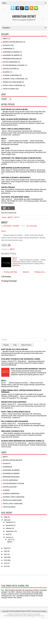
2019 (5, 560)
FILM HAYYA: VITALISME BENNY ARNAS (15, 197)
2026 (5, 517)
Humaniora (6, 45)
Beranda (26, 272)
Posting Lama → (40, 272)
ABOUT (5, 38)
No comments (32, 226)
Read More (16, 265)
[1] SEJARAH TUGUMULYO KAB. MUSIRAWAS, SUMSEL (20, 359)
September (10, 531)
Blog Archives (26, 345)
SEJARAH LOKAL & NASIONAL (14, 79)
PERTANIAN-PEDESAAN (11, 59)
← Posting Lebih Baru (9, 272)
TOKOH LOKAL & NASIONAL (13, 85)
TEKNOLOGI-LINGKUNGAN (12, 82)
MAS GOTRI (5, 148)
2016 (5, 563)
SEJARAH (6, 72)
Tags (15, 345)
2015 (5, 566)
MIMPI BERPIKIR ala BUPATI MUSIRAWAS (15, 168)
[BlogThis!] (4, 245)
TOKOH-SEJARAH (9, 89)
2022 (5, 551)
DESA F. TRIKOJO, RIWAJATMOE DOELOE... (16, 129)
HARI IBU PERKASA (8, 187)
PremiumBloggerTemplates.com (15, 616)
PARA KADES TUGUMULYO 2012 (12, 431)
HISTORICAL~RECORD (11, 226)
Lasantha (37, 614)
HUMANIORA (7, 49)
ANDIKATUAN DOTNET (24, 16)
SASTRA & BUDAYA (10, 69)
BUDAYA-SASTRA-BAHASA (12, 42)
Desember (9, 522)
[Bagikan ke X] (7, 245)
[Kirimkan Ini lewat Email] (2, 245)
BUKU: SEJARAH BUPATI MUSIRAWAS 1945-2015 (18, 119)
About (3, 231)
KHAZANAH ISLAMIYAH (11, 55)
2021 (5, 554)
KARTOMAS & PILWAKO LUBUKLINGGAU (15, 177)
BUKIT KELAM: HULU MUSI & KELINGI (14, 109)
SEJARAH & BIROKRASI (11, 75)
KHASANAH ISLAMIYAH (11, 52)
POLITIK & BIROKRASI (10, 62)
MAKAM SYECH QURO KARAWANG (13, 402)
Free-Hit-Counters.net (8, 213)
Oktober (9, 528)
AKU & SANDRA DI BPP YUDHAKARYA (14, 421)
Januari (8, 537)
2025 (5, 520)
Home (4, 217)
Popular (6, 345)
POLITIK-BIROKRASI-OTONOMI (13, 65)
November (9, 525)
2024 (5, 548)
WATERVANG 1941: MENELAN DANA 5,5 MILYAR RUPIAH (21, 158)
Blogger (43, 611)
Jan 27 (10, 540)
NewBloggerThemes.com (35, 616)
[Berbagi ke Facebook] (9, 245)
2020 (5, 557)
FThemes (17, 614)
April (7, 534)
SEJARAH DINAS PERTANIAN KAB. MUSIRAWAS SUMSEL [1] (22, 441)
